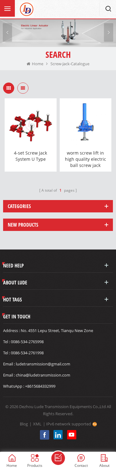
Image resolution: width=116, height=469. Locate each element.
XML (37, 424)
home (37, 63)
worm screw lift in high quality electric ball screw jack (85, 159)
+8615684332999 (40, 386)
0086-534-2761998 (27, 353)
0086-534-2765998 (27, 341)
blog (24, 424)
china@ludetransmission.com (43, 375)
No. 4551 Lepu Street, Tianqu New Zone (57, 330)
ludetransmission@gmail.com (43, 364)
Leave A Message (58, 458)
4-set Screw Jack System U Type (30, 156)
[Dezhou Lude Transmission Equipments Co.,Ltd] (26, 9)
